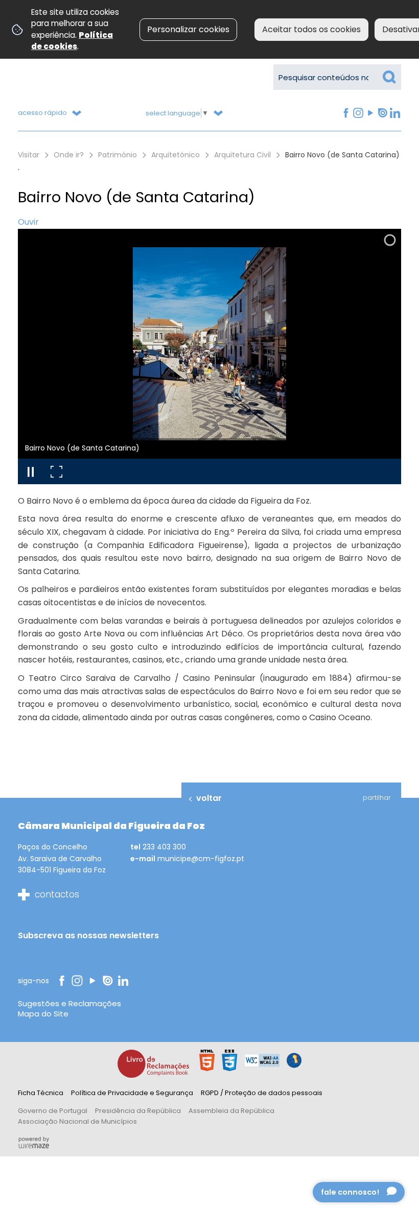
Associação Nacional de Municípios (77, 1121)
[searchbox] (337, 77)
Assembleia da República (231, 1111)
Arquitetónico (175, 155)
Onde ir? (69, 155)
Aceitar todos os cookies (311, 29)
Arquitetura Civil (242, 155)
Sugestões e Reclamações (69, 1003)
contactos (57, 894)
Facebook (345, 113)
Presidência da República (138, 1111)
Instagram (357, 113)
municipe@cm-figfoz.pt (200, 859)
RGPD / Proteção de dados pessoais (261, 1093)
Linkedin (395, 113)
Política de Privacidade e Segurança (132, 1093)
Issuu (382, 113)
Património (117, 155)
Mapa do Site (43, 1013)
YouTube (369, 113)
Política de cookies (72, 41)
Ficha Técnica (40, 1093)
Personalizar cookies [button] (188, 29)
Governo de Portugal (52, 1111)
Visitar (28, 155)
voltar (209, 798)
